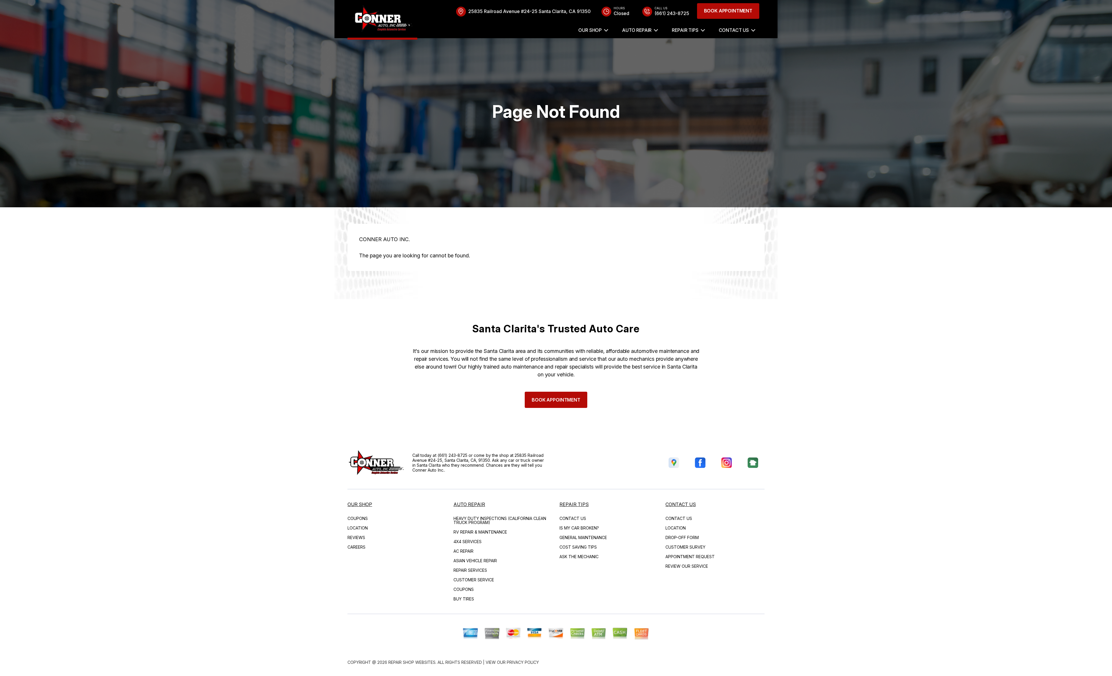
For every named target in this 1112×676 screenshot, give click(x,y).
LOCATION (358, 527)
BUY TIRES (463, 598)
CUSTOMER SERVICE (473, 579)
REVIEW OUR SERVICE (686, 566)
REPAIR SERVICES (470, 570)
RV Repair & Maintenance (480, 532)
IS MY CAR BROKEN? (579, 527)
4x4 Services (467, 541)
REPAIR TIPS (685, 30)
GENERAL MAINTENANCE (583, 537)
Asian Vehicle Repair (475, 560)
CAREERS (356, 547)
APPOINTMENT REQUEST (690, 556)
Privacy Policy (523, 662)
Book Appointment (728, 11)
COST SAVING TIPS (578, 547)
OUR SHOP (590, 30)
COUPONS (358, 518)
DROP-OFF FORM (682, 537)
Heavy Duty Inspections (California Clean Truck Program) (499, 520)
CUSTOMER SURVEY (685, 547)
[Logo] (382, 20)
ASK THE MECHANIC (579, 556)
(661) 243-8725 (453, 455)
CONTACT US (734, 30)
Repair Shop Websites (412, 662)
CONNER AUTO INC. (384, 239)
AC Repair (463, 551)
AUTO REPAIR (637, 30)
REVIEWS (356, 537)
